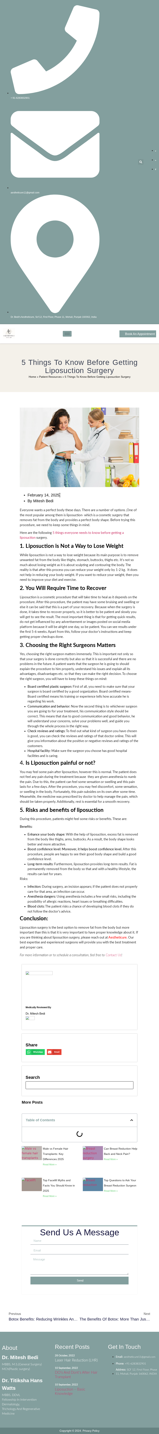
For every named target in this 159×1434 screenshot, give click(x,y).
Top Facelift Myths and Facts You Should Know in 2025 (59, 1185)
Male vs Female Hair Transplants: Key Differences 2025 (55, 1154)
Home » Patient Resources (45, 376)
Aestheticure (117, 937)
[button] (140, 162)
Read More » (50, 1164)
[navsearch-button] (79, 1085)
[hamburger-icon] (67, 334)
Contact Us (113, 955)
